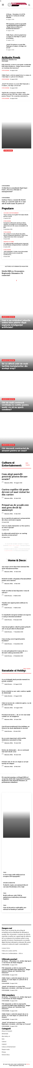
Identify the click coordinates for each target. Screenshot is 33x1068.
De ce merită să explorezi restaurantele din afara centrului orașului (16, 519)
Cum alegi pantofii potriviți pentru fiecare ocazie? (14, 476)
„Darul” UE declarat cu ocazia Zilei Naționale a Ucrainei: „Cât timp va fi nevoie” (16, 46)
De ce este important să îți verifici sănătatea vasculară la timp (14, 739)
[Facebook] (16, 280)
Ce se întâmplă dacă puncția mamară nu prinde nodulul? (16, 680)
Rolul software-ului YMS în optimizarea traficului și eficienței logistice (14, 897)
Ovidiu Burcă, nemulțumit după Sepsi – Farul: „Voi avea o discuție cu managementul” (15, 190)
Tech (4, 872)
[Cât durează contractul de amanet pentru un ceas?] (16, 433)
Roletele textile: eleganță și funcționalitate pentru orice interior (16, 579)
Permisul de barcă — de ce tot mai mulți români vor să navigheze (16, 715)
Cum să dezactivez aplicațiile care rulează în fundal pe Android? (14, 908)
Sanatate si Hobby (9, 241)
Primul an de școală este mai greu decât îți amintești (15, 507)
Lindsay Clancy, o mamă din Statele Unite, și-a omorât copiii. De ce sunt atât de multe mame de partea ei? (14, 201)
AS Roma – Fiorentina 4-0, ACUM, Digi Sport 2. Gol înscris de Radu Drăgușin (15, 15)
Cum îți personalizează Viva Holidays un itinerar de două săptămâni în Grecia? (15, 727)
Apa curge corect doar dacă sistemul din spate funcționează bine (15, 567)
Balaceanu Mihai (8, 482)
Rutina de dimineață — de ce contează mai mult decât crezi (15, 750)
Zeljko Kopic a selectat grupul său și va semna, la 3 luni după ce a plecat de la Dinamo (16, 36)
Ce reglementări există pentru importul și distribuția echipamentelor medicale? (16, 244)
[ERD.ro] (17, 4)
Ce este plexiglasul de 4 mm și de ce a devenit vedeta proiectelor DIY (14, 652)
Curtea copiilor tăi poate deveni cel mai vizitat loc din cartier (16, 492)
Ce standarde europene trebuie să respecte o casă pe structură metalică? (16, 616)
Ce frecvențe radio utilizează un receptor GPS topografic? (14, 875)
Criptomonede (8, 550)
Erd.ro (28, 1064)
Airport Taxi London (14, 545)
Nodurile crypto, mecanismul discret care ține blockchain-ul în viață (15, 886)
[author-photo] (3, 482)
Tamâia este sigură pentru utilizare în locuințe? (15, 604)
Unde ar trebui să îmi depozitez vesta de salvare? (15, 591)
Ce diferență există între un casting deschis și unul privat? (14, 534)
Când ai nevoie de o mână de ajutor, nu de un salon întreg (16, 703)
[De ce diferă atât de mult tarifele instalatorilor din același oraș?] (16, 351)
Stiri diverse (5, 70)
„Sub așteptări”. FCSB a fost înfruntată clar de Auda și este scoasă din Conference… (16, 253)
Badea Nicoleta (8, 696)
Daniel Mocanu (8, 595)
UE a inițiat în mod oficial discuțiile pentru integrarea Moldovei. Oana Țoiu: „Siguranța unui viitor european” (16, 235)
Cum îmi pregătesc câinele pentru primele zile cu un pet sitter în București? (16, 628)
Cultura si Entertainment (11, 212)
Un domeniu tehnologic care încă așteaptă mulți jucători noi (16, 844)
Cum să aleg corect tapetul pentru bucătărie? (13, 640)
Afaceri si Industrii (8, 317)
